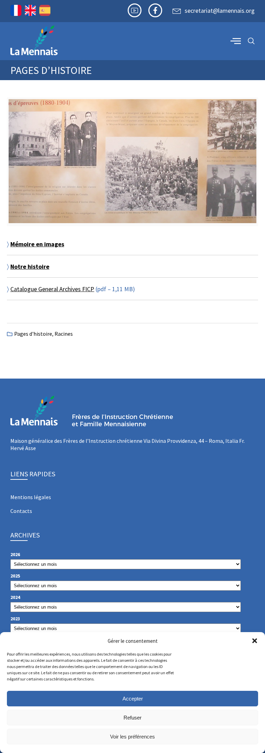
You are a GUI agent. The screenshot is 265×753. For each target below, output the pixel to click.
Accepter (132, 699)
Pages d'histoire (33, 333)
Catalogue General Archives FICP (52, 289)
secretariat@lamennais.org (220, 11)
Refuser (132, 718)
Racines (64, 333)
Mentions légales (30, 497)
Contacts (21, 510)
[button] (254, 640)
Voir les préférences (132, 737)
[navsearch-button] (251, 41)
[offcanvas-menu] (235, 41)
